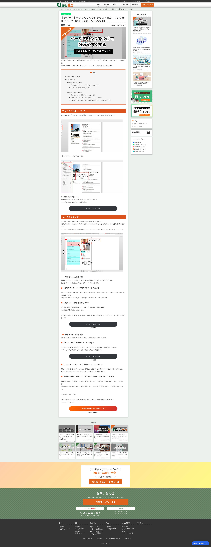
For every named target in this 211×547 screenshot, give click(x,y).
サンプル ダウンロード (125, 1)
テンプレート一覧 (80, 529)
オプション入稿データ (97, 531)
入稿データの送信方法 (97, 529)
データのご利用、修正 (128, 528)
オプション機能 (79, 528)
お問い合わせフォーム (104, 502)
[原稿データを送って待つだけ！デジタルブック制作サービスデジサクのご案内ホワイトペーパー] (141, 96)
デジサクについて (66, 14)
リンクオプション (138, 126)
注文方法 (106, 4)
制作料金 (109, 526)
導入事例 (135, 4)
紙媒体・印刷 (139, 151)
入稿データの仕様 (95, 528)
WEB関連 (137, 142)
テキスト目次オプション (140, 123)
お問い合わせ (148, 1)
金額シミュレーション (104, 482)
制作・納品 (125, 526)
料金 (114, 4)
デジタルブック (139, 146)
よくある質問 (124, 4)
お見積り (109, 529)
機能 (98, 4)
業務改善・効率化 (140, 149)
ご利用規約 (99, 538)
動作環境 (77, 531)
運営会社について (87, 538)
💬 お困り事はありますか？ (200, 543)
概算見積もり (137, 1)
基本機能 (77, 526)
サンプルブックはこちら (93, 208)
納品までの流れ (95, 526)
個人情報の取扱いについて (113, 538)
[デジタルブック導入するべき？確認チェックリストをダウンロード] (141, 110)
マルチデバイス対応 (127, 533)
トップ (61, 523)
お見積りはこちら (146, 5)
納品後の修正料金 (111, 528)
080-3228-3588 (91, 512)
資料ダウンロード (80, 533)
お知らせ (62, 526)
